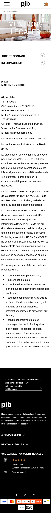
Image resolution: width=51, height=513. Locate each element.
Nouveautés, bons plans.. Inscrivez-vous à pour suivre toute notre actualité (23, 382)
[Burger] (7, 4)
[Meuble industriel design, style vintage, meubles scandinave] (25, 4)
